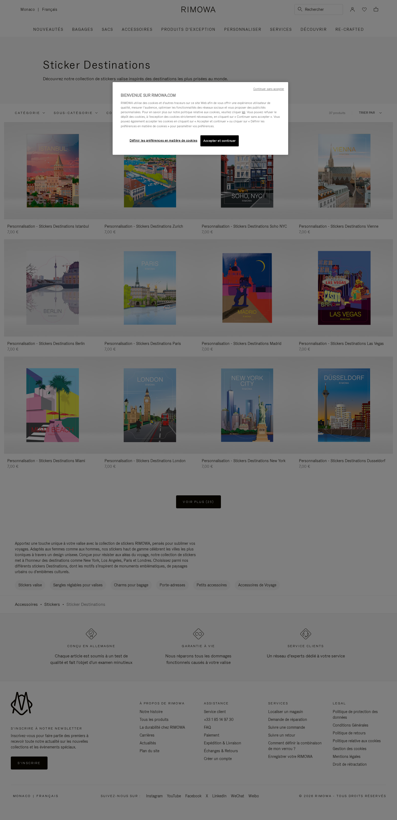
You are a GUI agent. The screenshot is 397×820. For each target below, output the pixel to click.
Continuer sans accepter (268, 89)
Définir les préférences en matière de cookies (163, 140)
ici (243, 112)
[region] (200, 118)
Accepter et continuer (219, 141)
